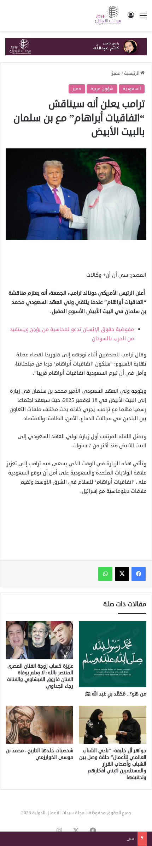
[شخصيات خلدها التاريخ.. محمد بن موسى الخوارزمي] (39, 725)
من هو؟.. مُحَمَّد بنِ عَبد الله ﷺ (115, 694)
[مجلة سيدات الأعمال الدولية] (108, 15)
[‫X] (122, 574)
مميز (116, 73)
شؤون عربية (101, 89)
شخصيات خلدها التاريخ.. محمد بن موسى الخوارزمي (39, 754)
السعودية (132, 89)
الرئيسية (132, 73)
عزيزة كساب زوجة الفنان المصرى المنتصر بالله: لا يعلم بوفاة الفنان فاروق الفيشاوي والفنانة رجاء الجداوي (40, 676)
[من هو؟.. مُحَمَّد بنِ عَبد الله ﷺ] (112, 654)
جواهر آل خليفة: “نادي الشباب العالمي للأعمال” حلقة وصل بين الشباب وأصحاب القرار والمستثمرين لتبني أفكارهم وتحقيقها (112, 764)
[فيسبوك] (138, 574)
